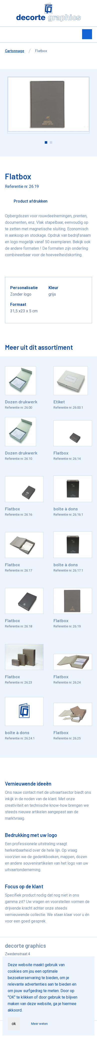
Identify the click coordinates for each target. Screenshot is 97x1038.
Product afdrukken (30, 201)
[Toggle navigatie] (87, 34)
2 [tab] (51, 142)
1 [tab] (46, 142)
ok (14, 1023)
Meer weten (39, 1024)
